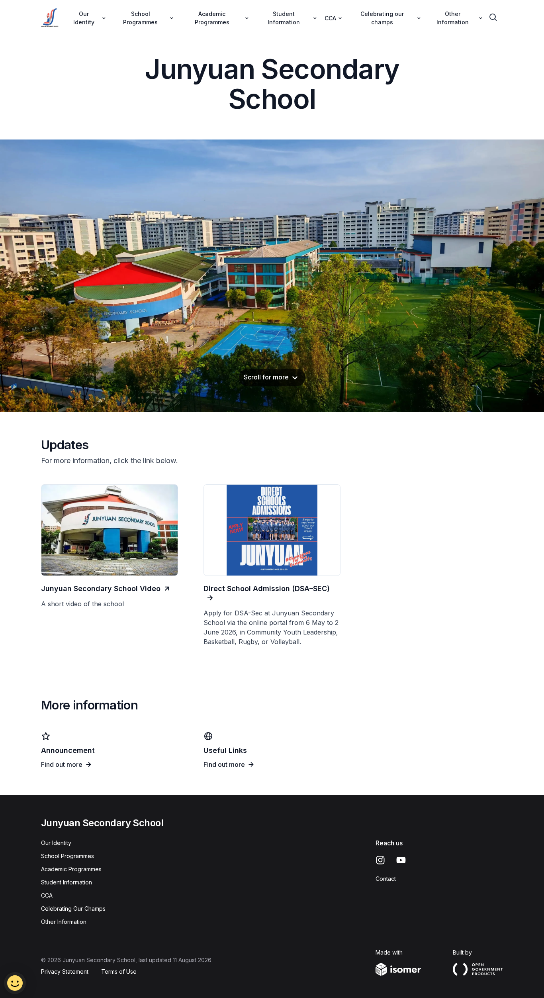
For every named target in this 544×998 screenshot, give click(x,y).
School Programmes (67, 856)
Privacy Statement (64, 971)
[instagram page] (380, 860)
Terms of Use (119, 971)
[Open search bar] (493, 17)
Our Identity (56, 842)
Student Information (66, 882)
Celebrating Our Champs (73, 908)
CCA (47, 895)
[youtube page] (401, 860)
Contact (386, 878)
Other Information (63, 921)
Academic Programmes (71, 869)
